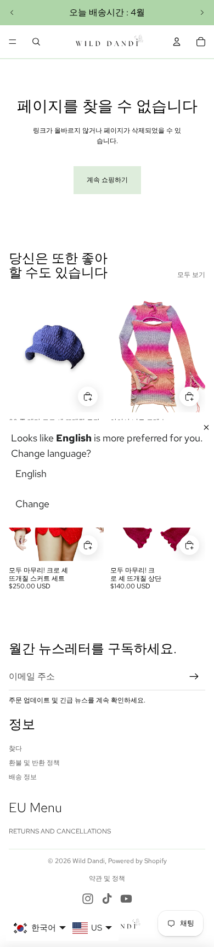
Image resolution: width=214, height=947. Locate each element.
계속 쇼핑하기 (107, 179)
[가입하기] (194, 677)
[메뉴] (12, 41)
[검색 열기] (36, 42)
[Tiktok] (107, 898)
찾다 (15, 748)
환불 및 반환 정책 (34, 762)
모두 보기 (191, 274)
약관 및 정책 (107, 878)
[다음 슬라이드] (202, 13)
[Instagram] (87, 898)
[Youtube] (126, 898)
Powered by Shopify (137, 861)
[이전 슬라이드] (12, 13)
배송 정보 (23, 777)
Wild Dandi (88, 861)
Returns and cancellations (60, 831)
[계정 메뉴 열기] (177, 42)
